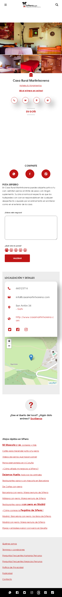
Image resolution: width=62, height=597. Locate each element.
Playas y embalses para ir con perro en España (24, 528)
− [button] (9, 346)
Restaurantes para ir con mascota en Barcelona (25, 480)
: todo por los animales (22, 474)
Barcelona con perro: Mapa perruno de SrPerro (25, 492)
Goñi (20, 308)
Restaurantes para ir (23, 504)
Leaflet (52, 382)
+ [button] (9, 341)
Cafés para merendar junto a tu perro (20, 450)
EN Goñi (31, 111)
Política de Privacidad (13, 567)
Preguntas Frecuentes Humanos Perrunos (22, 555)
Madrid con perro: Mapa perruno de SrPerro (23, 522)
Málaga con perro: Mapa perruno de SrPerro (24, 498)
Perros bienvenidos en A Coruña (18, 462)
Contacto (7, 579)
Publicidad (7, 573)
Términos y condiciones (13, 549)
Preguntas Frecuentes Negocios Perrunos (22, 561)
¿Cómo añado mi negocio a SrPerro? (20, 468)
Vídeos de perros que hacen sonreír (19, 456)
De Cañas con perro (12, 486)
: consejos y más (19, 445)
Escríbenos (36, 418)
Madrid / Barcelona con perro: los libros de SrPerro (26, 516)
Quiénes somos (9, 543)
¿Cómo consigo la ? (23, 510)
